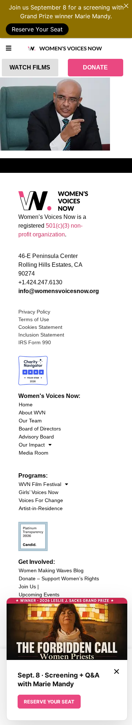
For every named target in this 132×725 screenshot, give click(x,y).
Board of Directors (40, 429)
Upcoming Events (39, 594)
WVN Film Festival (40, 484)
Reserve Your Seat (37, 29)
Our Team (30, 421)
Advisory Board (36, 437)
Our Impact (32, 445)
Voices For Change (41, 500)
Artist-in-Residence (41, 508)
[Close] (126, 6)
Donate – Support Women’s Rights (59, 578)
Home (26, 404)
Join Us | (29, 586)
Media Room (33, 453)
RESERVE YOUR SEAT (49, 702)
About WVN (32, 412)
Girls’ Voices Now (38, 492)
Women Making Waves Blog (51, 570)
